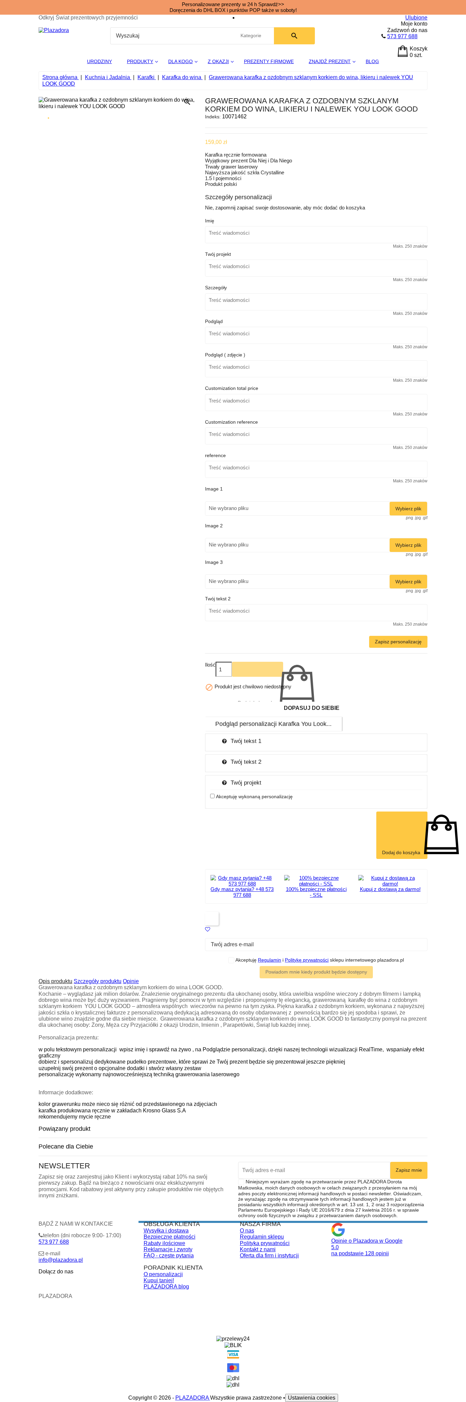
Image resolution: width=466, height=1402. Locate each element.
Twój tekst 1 (246, 741)
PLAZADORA (192, 1398)
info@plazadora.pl (61, 1260)
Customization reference (231, 422)
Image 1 (214, 489)
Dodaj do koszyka (257, 669)
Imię (209, 220)
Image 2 (214, 525)
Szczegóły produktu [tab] (97, 981)
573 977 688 (402, 36)
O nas (247, 1230)
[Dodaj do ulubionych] (207, 929)
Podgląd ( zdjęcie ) (225, 354)
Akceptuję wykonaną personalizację (254, 796)
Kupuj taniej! (159, 1280)
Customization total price (231, 388)
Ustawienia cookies (311, 1398)
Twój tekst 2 (218, 598)
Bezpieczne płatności (169, 1237)
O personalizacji (163, 1274)
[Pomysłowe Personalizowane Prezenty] (54, 30)
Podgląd (214, 321)
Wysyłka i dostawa (166, 1230)
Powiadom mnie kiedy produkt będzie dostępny (316, 972)
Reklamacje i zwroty (168, 1249)
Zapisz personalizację (398, 641)
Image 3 (214, 562)
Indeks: (213, 116)
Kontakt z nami (258, 1249)
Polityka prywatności (265, 1243)
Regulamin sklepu (262, 1237)
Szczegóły (216, 287)
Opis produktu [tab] (55, 981)
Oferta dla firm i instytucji (269, 1255)
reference (215, 455)
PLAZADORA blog (166, 1286)
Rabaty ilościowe (164, 1243)
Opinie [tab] (131, 981)
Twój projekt (218, 254)
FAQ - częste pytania (169, 1255)
